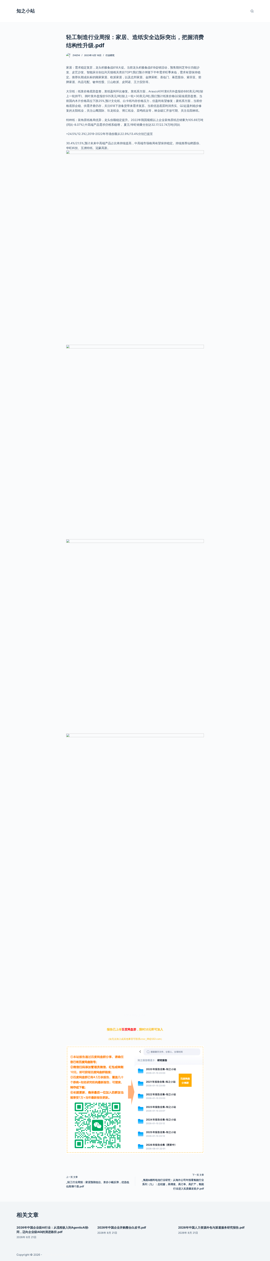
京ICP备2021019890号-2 (58, 1254)
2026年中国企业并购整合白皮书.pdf (121, 1227)
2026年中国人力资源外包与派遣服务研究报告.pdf (211, 1227)
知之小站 (26, 11)
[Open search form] (252, 11)
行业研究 (110, 55)
